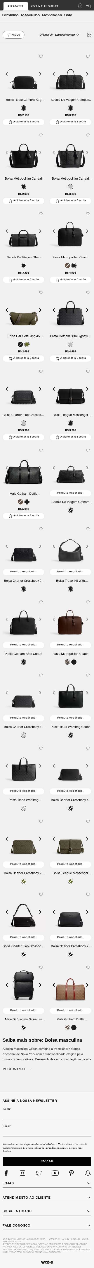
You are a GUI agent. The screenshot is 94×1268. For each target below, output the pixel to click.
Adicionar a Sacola (26, 122)
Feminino (10, 15)
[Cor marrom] (67, 265)
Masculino (30, 15)
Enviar (47, 1161)
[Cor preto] (23, 108)
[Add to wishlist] (41, 56)
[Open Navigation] (88, 6)
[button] (6, 73)
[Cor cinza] (70, 186)
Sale (68, 15)
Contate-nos (66, 1148)
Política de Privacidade (45, 1148)
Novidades (52, 15)
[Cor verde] (27, 344)
